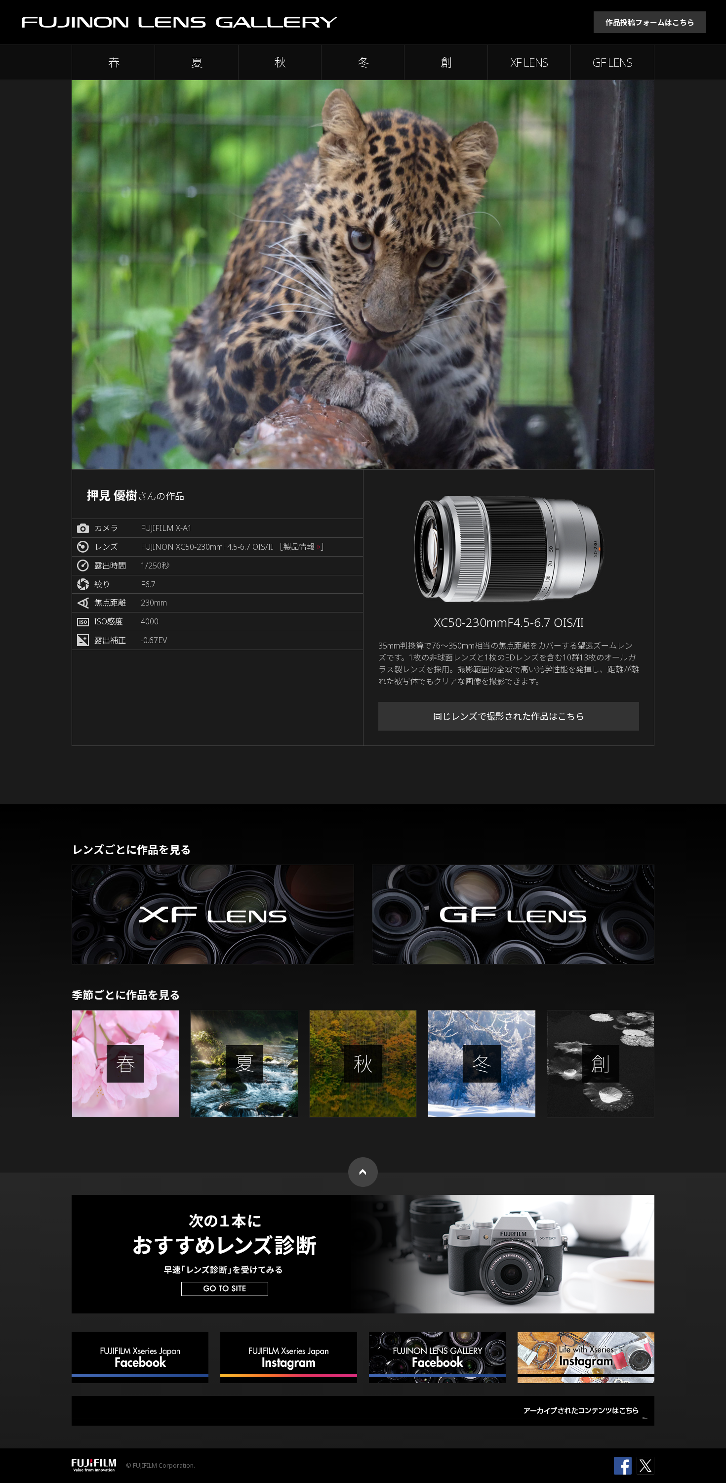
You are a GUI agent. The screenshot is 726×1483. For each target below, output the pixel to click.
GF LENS (612, 62)
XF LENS (529, 62)
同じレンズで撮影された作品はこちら (508, 716)
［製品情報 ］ (301, 547)
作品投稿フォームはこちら (649, 22)
